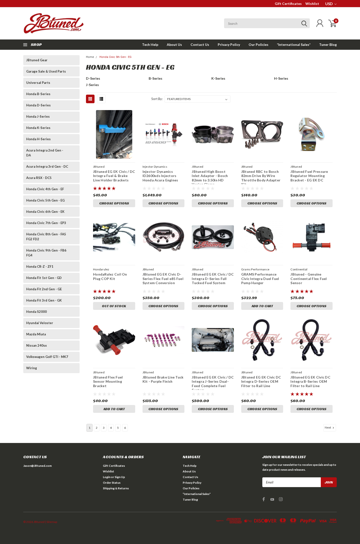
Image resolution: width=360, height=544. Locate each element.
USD (329, 3)
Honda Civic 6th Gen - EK (45, 212)
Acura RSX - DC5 (39, 178)
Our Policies (258, 44)
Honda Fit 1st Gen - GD (44, 278)
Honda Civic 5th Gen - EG (45, 200)
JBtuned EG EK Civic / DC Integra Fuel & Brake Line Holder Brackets (114, 175)
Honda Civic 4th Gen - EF (45, 189)
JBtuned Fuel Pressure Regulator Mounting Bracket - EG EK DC (309, 175)
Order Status (111, 482)
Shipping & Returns (116, 488)
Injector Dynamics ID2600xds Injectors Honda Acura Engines (160, 175)
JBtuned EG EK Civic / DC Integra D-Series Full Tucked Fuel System (213, 278)
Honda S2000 (36, 312)
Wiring (31, 368)
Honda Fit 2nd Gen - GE (44, 289)
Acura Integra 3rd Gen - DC (47, 166)
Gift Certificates (288, 3)
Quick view (114, 134)
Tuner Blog (328, 44)
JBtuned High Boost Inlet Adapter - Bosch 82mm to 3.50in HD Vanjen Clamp (210, 178)
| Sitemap (51, 522)
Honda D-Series (38, 105)
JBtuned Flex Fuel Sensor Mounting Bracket (108, 381)
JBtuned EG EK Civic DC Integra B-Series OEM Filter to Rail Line (310, 381)
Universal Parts (38, 83)
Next (328, 427)
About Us (174, 44)
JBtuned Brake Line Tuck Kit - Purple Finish (163, 379)
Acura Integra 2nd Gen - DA (44, 152)
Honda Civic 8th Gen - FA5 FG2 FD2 (46, 236)
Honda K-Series (38, 128)
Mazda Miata (36, 334)
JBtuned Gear (37, 60)
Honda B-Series (38, 94)
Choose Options (114, 203)
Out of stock (114, 306)
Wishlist (312, 3)
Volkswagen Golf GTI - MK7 (47, 357)
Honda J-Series (38, 116)
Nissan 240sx (36, 345)
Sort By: (157, 99)
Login (106, 477)
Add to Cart (262, 306)
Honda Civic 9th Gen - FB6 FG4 (46, 252)
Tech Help (150, 44)
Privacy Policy (229, 44)
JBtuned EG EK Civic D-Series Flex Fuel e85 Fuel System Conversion (163, 278)
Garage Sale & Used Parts (46, 71)
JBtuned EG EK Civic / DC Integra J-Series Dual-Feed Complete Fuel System (213, 383)
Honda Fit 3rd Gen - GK (44, 300)
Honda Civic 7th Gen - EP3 (46, 223)
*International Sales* (294, 44)
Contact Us (200, 44)
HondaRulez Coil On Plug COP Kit (110, 276)
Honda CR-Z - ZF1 (39, 266)
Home (90, 57)
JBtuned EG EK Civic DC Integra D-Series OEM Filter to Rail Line (261, 381)
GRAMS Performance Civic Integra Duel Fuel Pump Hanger (260, 278)
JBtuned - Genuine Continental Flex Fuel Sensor (308, 278)
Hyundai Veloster (39, 323)
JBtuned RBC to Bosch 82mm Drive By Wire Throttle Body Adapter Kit (260, 178)
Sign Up (120, 477)
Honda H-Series (38, 139)
